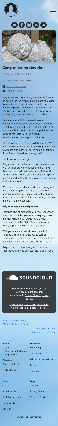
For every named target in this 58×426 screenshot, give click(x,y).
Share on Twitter (14, 90)
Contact (6, 385)
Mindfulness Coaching (41, 359)
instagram (29, 25)
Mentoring (35, 347)
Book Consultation (11, 397)
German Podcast (10, 364)
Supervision (36, 353)
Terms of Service (38, 397)
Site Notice (35, 385)
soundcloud (43, 25)
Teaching (34, 371)
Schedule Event (10, 391)
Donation (6, 408)
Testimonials (8, 403)
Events (5, 347)
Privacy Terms (37, 391)
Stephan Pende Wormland (18, 80)
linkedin (36, 25)
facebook (22, 25)
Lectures (34, 365)
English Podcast (10, 370)
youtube (14, 25)
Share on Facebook (16, 86)
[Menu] (53, 9)
